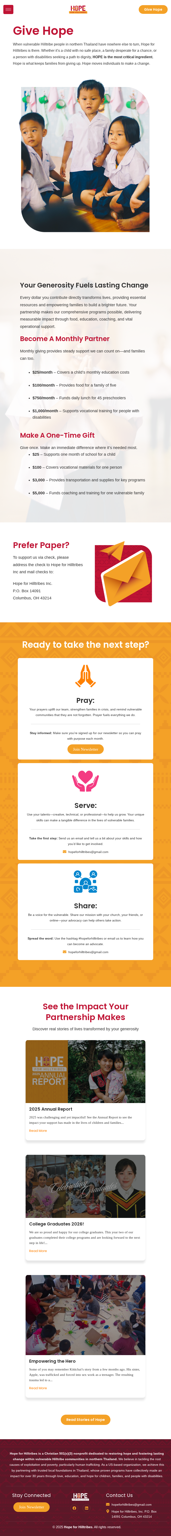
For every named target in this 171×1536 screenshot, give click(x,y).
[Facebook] (74, 1508)
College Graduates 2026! (56, 1224)
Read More (38, 1130)
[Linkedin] (86, 1508)
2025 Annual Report (50, 1109)
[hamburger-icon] (8, 9)
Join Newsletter (85, 749)
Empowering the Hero (52, 1361)
